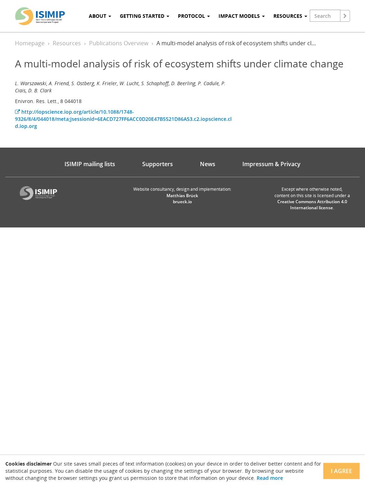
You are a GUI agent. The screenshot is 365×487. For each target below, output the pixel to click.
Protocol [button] (192, 15)
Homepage (30, 43)
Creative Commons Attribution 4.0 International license (312, 205)
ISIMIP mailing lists (90, 164)
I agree (341, 471)
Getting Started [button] (143, 15)
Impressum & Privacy (271, 164)
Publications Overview (118, 43)
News (207, 164)
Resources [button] (288, 15)
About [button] (98, 15)
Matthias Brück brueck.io (182, 199)
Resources (67, 43)
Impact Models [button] (240, 15)
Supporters (157, 164)
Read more (270, 478)
